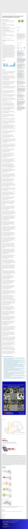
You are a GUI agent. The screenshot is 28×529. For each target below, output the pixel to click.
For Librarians (3, 517)
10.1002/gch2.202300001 (20, 105)
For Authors (3, 516)
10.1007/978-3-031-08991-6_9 (20, 97)
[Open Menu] (2, 0)
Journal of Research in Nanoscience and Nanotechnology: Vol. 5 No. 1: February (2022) (13, 365)
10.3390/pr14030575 (19, 110)
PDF (19, 27)
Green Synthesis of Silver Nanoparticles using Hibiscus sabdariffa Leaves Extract (14, 368)
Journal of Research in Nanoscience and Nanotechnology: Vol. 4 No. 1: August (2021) (13, 378)
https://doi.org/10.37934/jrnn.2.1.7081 (7, 38)
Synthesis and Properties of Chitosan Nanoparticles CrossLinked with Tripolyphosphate (13, 360)
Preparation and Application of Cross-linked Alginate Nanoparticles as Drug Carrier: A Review (15, 364)
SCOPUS (8, 499)
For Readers (3, 515)
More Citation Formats (19, 39)
